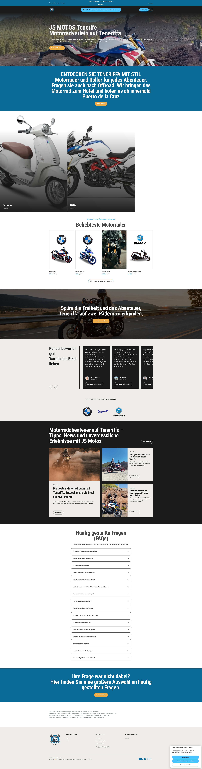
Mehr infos (71, 48)
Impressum (98, 738)
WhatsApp (150, 3)
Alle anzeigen (147, 441)
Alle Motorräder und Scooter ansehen (101, 281)
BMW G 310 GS (79, 271)
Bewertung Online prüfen (152, 384)
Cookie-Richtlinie (100, 744)
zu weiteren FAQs (101, 695)
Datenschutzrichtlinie (101, 741)
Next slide (56, 387)
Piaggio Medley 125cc (134, 271)
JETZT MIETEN (101, 104)
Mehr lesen (58, 512)
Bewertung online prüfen (94, 384)
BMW (67, 738)
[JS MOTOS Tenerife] (51, 9)
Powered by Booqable (81, 759)
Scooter (68, 741)
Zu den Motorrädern (57, 48)
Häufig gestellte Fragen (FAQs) (103, 746)
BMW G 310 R (53, 271)
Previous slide (51, 387)
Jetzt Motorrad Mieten (101, 321)
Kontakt (127, 738)
